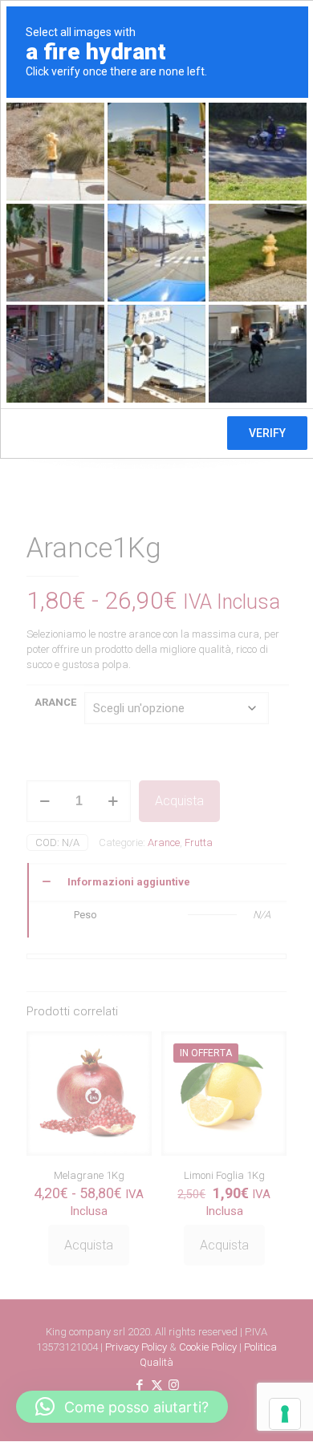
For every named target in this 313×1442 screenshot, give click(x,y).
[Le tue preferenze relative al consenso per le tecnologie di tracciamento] (285, 1414)
